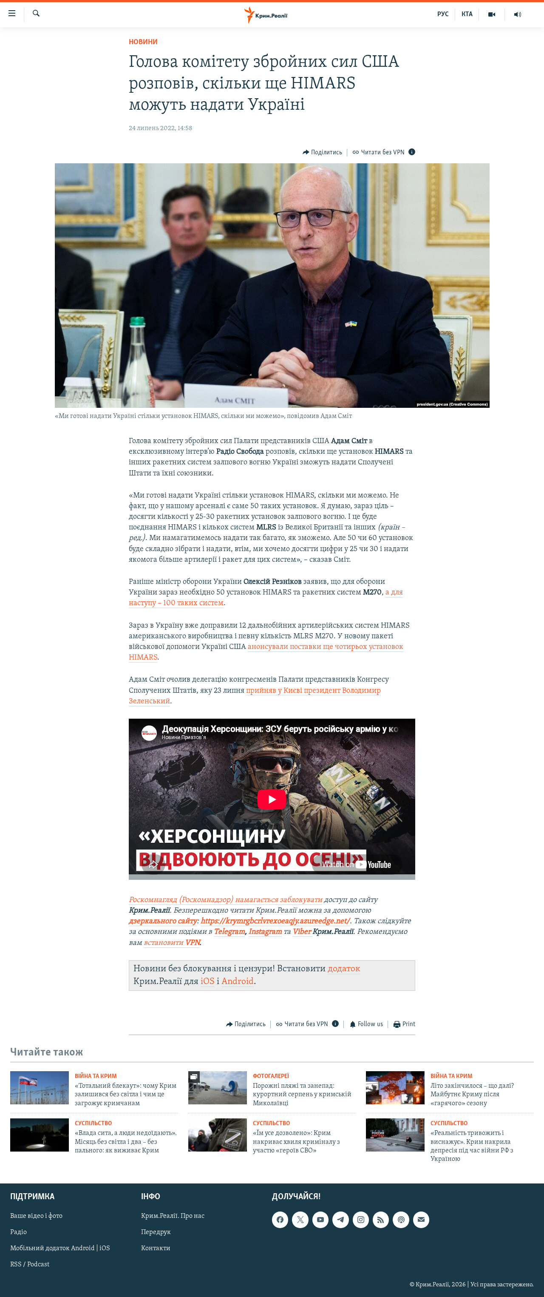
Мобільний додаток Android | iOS (60, 1248)
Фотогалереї (271, 1076)
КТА (467, 14)
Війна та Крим (96, 1076)
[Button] (323, 152)
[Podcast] (401, 1220)
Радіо (18, 1232)
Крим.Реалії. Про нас (172, 1216)
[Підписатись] (421, 1220)
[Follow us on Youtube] (320, 1220)
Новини (143, 42)
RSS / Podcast (29, 1264)
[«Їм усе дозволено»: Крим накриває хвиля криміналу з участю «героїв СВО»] (217, 1135)
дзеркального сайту (163, 921)
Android (237, 981)
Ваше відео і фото (36, 1216)
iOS (208, 981)
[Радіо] (517, 14)
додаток (344, 968)
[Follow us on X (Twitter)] (300, 1220)
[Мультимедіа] (492, 14)
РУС (443, 14)
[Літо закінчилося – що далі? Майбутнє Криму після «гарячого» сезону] (395, 1087)
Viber (302, 932)
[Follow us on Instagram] (361, 1220)
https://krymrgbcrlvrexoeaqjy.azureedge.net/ (275, 921)
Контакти (155, 1248)
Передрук (156, 1232)
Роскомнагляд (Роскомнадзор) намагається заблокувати (225, 900)
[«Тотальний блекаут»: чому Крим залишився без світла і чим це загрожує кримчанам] (39, 1087)
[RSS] (381, 1220)
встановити (171, 943)
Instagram (265, 932)
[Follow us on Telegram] (340, 1220)
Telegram (229, 932)
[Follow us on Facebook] (280, 1220)
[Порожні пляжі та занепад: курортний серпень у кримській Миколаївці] (217, 1087)
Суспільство (93, 1124)
